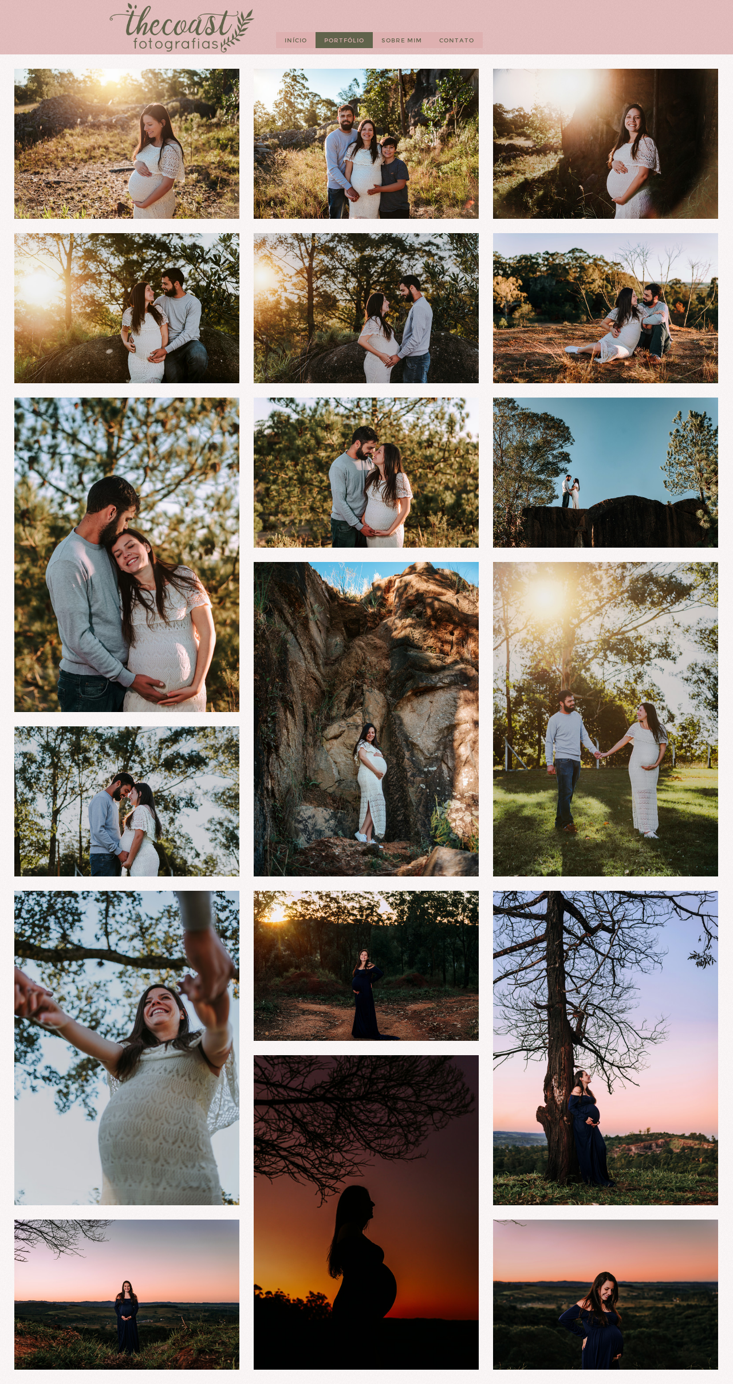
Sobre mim (401, 40)
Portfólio (344, 40)
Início (296, 40)
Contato (456, 40)
